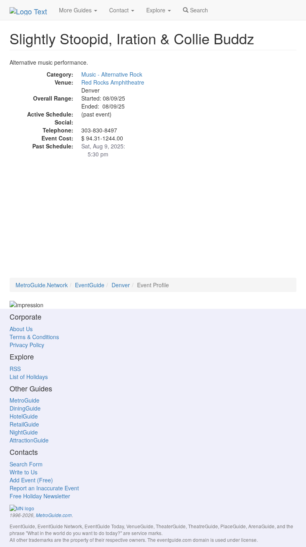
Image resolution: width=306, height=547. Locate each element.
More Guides (76, 10)
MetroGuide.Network (42, 285)
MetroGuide (24, 400)
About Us (21, 329)
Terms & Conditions (34, 337)
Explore (156, 10)
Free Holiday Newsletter (40, 496)
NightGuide (24, 432)
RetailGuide (24, 424)
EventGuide (89, 285)
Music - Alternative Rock (111, 74)
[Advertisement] (153, 222)
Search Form (26, 464)
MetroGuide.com (54, 515)
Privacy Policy (27, 345)
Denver (121, 285)
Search (198, 10)
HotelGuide (24, 416)
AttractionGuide (29, 440)
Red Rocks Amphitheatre (112, 82)
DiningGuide (25, 408)
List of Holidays (29, 377)
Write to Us (23, 472)
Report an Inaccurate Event (44, 488)
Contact (119, 10)
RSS (15, 369)
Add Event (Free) (31, 480)
